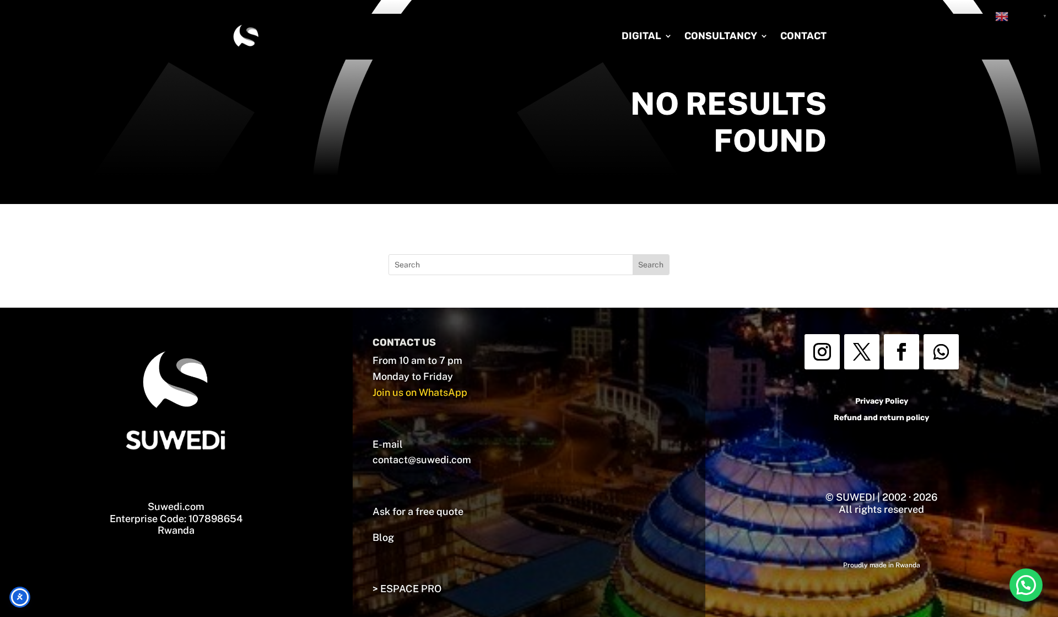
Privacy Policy (881, 401)
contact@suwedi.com (422, 459)
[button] (1026, 585)
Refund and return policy (881, 417)
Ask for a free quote (418, 511)
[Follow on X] (861, 351)
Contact (803, 36)
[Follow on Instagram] (822, 351)
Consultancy (720, 36)
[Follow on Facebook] (901, 351)
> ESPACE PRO (407, 588)
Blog (383, 537)
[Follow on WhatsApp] (941, 351)
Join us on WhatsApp (420, 392)
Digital (641, 36)
